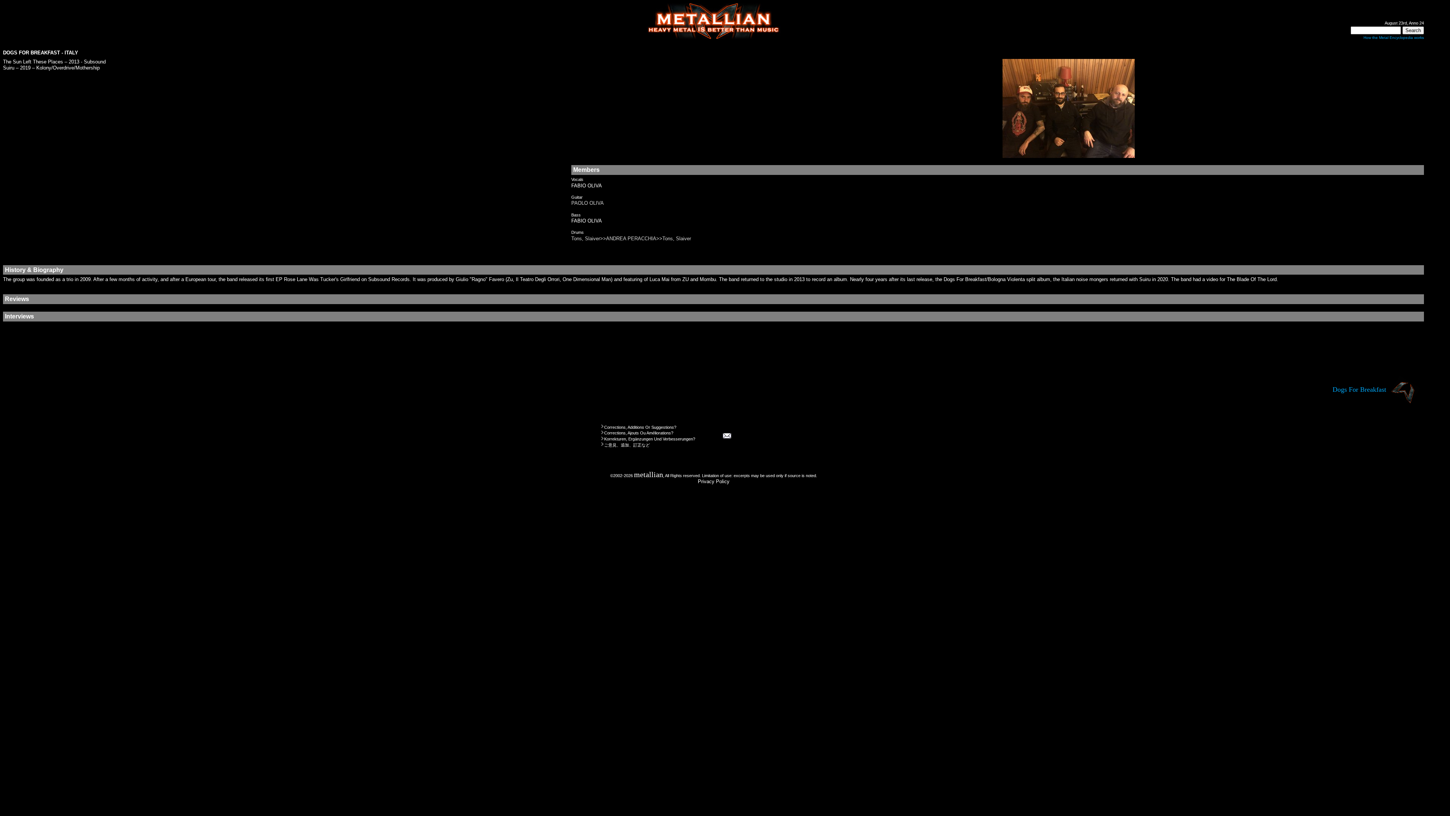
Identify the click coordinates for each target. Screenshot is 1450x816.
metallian (648, 475)
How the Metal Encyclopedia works (1394, 38)
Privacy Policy (714, 481)
